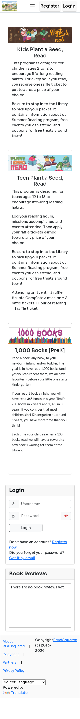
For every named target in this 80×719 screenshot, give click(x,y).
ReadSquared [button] (65, 640)
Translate (19, 692)
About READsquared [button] (16, 643)
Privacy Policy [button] (13, 671)
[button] (50, 6)
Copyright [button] (13, 654)
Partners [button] (12, 662)
